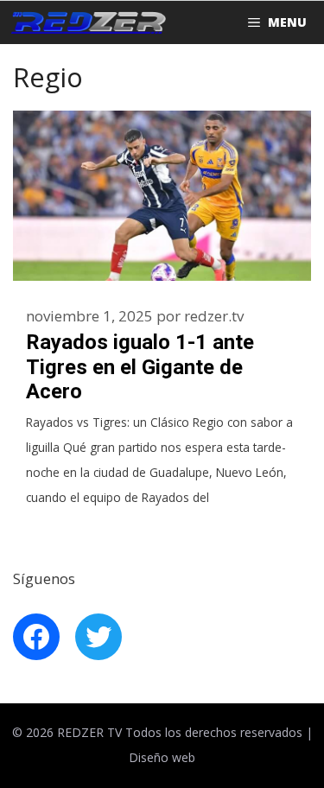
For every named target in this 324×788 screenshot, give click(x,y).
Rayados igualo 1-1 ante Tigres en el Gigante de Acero (140, 367)
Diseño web (162, 757)
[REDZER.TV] (87, 22)
